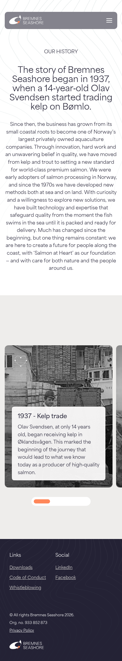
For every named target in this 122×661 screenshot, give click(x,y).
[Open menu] (109, 21)
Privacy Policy (21, 630)
